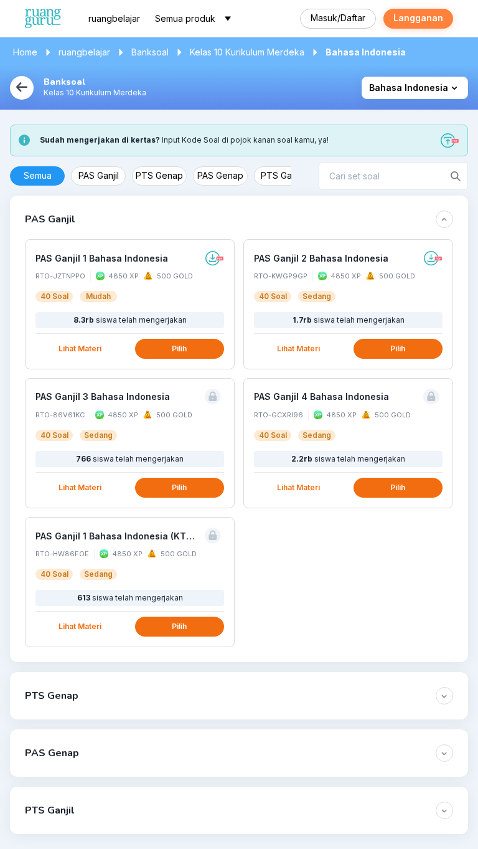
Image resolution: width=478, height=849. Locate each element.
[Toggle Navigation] (228, 19)
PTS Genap (159, 175)
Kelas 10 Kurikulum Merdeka (247, 52)
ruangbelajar (114, 18)
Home (25, 52)
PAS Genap (220, 175)
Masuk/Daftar (338, 17)
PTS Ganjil (281, 175)
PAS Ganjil (98, 175)
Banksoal (150, 52)
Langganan (418, 17)
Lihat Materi (80, 348)
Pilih (179, 348)
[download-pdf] (214, 258)
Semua (38, 175)
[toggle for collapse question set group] (444, 219)
